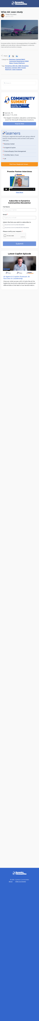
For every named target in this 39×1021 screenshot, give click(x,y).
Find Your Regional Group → (20, 164)
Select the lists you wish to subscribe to (17, 222)
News (11, 63)
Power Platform (19, 63)
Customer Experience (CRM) (19, 61)
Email (5, 214)
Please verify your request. (13, 231)
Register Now (19, 123)
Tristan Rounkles (10, 14)
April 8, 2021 (9, 16)
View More (19, 192)
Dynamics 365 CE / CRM (13, 66)
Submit (19, 243)
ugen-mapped (17, 69)
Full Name (6, 207)
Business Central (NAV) (17, 59)
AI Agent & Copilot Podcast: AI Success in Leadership (16, 277)
